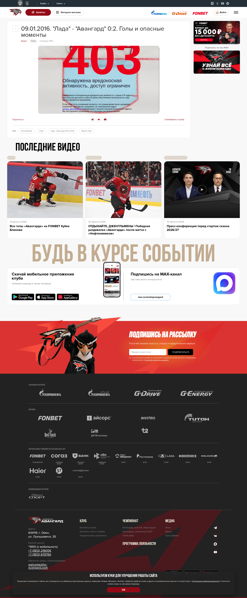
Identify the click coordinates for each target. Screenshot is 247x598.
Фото (168, 527)
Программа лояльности (139, 544)
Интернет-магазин (71, 12)
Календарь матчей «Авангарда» (139, 527)
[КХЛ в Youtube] (222, 3)
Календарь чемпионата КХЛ (137, 531)
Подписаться (180, 352)
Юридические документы (93, 535)
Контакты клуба (88, 527)
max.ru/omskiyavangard (150, 297)
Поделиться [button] (18, 120)
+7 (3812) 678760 (39, 554)
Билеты (40, 12)
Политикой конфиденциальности (156, 360)
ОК (123, 589)
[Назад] (15, 29)
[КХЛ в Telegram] (227, 3)
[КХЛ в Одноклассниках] (217, 3)
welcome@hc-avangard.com (38, 566)
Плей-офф (128, 535)
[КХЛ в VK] (212, 3)
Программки (172, 535)
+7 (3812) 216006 (39, 550)
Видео (168, 531)
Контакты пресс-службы (92, 531)
